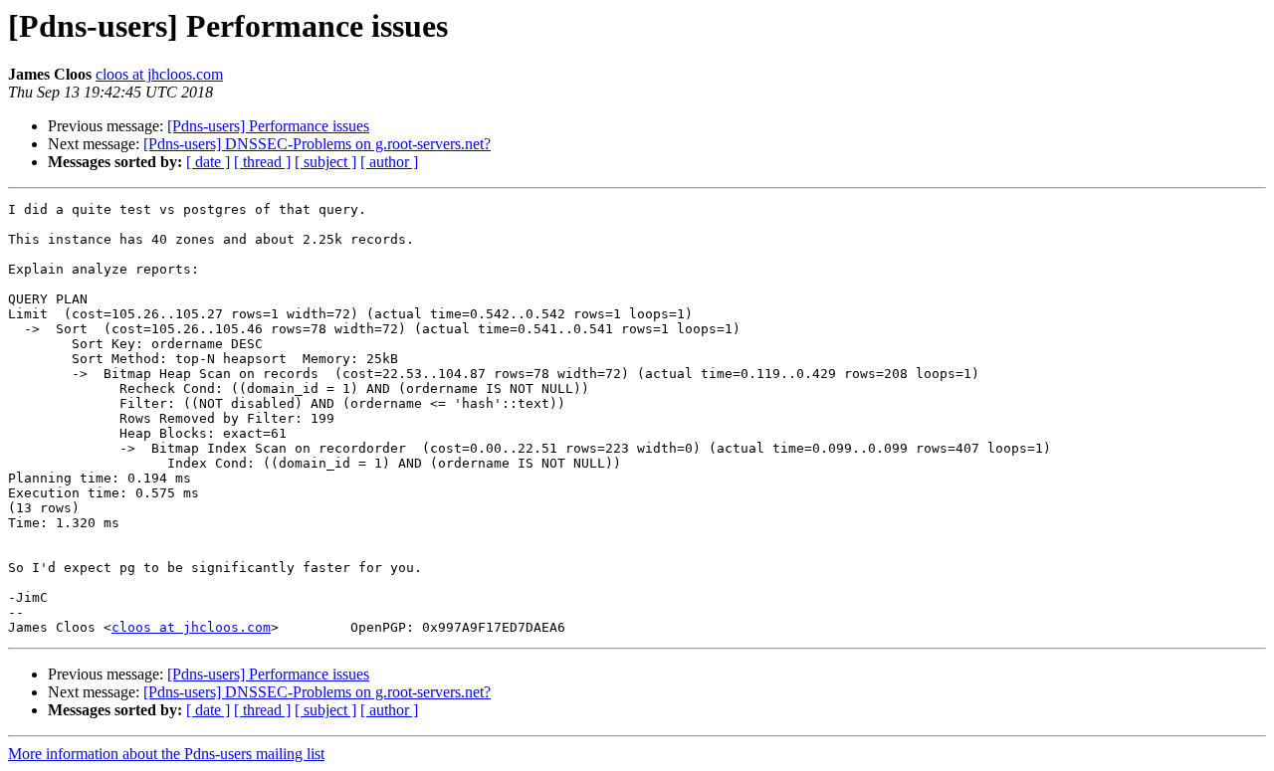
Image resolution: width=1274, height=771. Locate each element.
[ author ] (389, 161)
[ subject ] (325, 161)
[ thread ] (262, 161)
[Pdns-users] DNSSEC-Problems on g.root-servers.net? (317, 143)
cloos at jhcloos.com (159, 74)
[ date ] (208, 161)
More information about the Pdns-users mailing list (166, 753)
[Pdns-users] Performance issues (268, 125)
